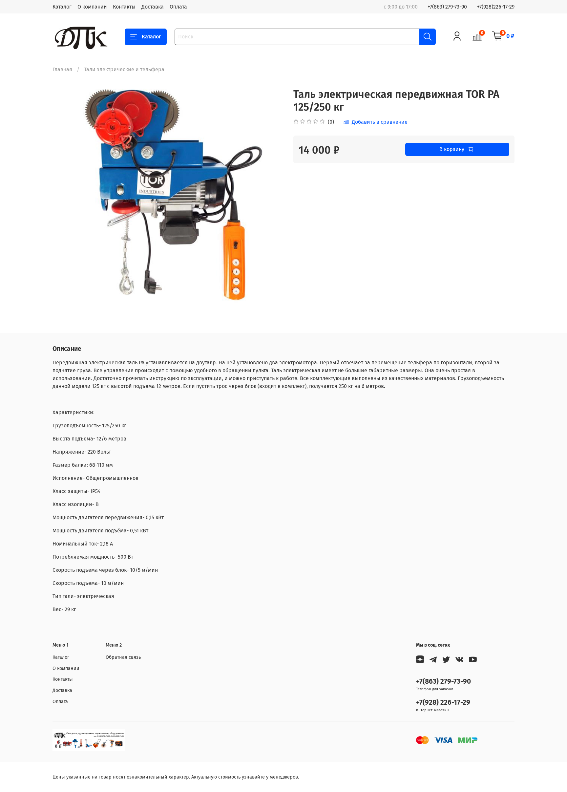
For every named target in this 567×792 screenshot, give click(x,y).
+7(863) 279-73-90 (447, 7)
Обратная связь (123, 657)
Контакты (124, 7)
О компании (92, 7)
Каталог (62, 7)
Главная (62, 69)
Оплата (178, 7)
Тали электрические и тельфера (124, 69)
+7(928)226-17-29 (495, 7)
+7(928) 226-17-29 (443, 702)
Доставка (152, 7)
